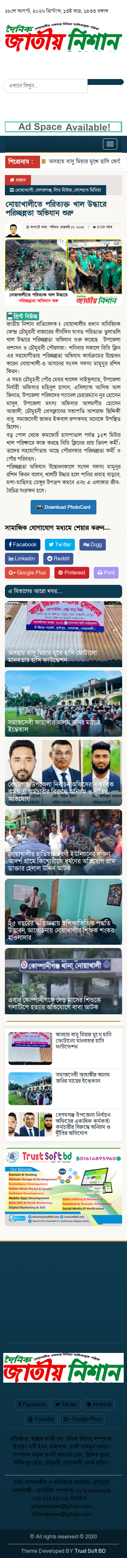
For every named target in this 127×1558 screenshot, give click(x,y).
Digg (95, 544)
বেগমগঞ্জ (43, 190)
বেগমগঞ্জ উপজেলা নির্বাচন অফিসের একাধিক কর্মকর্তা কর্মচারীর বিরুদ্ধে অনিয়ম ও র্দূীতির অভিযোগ (61, 791)
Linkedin (24, 558)
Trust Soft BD (90, 1551)
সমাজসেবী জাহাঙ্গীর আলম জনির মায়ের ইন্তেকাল (54, 726)
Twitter (62, 544)
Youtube (43, 1419)
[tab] (63, 1023)
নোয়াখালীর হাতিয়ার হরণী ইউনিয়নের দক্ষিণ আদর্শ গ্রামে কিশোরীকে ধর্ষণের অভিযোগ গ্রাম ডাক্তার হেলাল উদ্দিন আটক (61, 861)
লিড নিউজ (63, 190)
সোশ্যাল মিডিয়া (87, 190)
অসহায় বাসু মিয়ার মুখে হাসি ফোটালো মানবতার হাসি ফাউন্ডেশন (52, 657)
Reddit (60, 558)
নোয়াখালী (24, 190)
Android (101, 1404)
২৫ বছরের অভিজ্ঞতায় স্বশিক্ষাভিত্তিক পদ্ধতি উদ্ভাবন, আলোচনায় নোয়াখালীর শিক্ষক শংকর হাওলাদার (61, 930)
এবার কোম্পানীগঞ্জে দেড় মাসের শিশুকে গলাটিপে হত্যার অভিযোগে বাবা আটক (54, 1004)
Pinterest (74, 572)
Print (109, 572)
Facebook (24, 544)
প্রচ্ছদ (20, 180)
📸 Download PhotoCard (63, 507)
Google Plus (31, 572)
